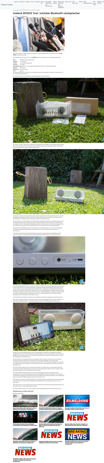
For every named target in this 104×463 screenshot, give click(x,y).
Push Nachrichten (75, 2)
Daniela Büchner (55, 2)
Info (70, 1)
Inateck (25, 57)
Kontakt (81, 1)
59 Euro (21, 70)
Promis (32, 1)
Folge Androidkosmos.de (87, 2)
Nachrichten (22, 1)
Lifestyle (67, 1)
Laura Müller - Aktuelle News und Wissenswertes (48, 4)
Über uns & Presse (94, 3)
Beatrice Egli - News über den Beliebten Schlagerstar (61, 4)
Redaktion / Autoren (99, 2)
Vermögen (37, 1)
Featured (16, 1)
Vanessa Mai (42, 2)
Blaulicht (28, 1)
